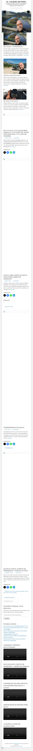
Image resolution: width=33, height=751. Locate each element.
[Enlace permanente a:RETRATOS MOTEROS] (16, 94)
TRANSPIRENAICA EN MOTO (13, 427)
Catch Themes (19, 746)
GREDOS (7, 591)
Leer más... (26, 55)
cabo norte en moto (9, 306)
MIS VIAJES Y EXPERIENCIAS (13, 46)
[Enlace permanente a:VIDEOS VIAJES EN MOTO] (16, 66)
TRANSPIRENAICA (9, 448)
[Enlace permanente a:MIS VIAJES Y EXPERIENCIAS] (16, 21)
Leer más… (14, 146)
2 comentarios (18, 572)
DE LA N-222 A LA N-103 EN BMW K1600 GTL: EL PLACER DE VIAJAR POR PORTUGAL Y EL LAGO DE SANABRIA (15, 628)
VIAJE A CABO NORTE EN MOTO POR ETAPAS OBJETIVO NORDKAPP (15, 277)
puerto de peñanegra (20, 591)
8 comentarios (16, 280)
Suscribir (7, 618)
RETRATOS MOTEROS (10, 101)
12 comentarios (15, 429)
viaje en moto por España (11, 592)
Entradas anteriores (8, 597)
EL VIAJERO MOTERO (16, 2)
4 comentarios (16, 138)
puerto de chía (12, 591)
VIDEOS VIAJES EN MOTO (12, 75)
